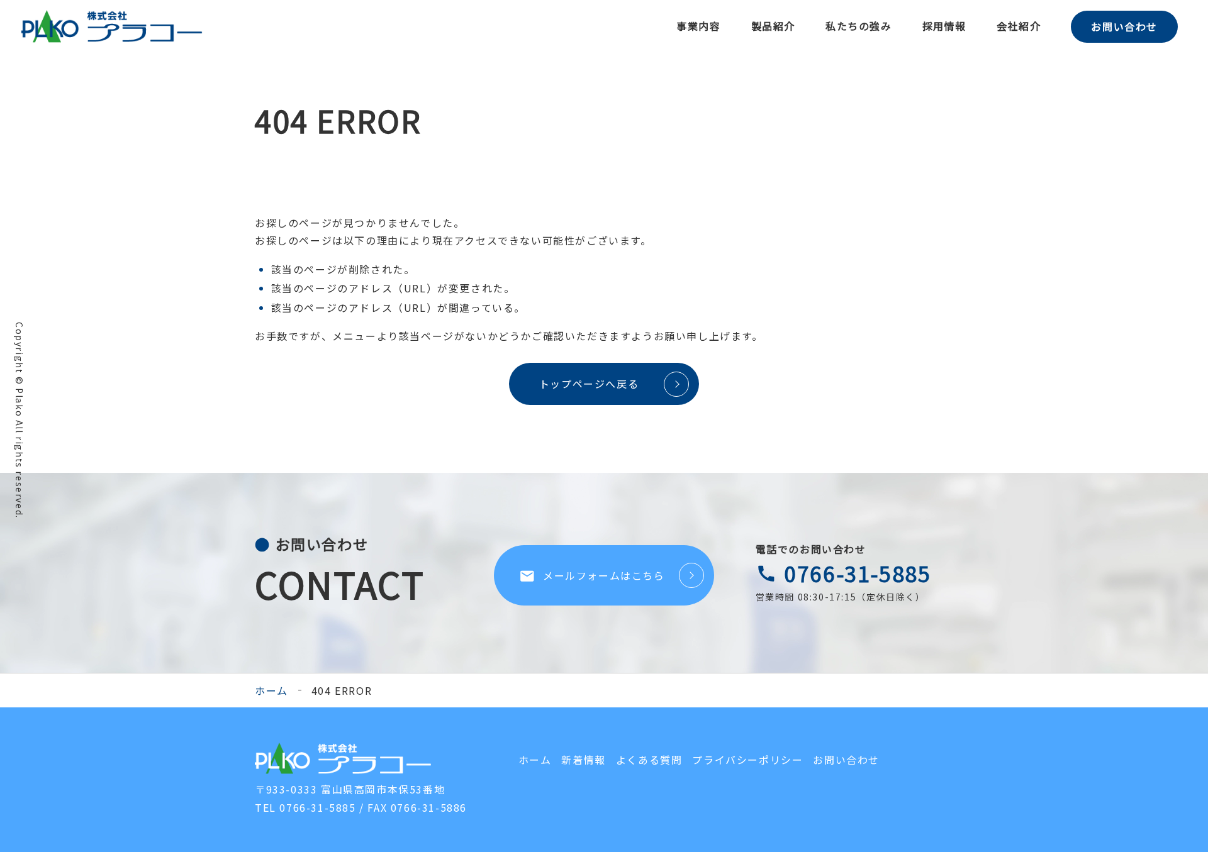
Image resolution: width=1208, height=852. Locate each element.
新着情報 (583, 759)
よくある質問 (649, 759)
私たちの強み (858, 25)
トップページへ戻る (589, 383)
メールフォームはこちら (591, 576)
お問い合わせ (1124, 26)
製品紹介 (773, 25)
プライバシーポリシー (747, 759)
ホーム (271, 690)
